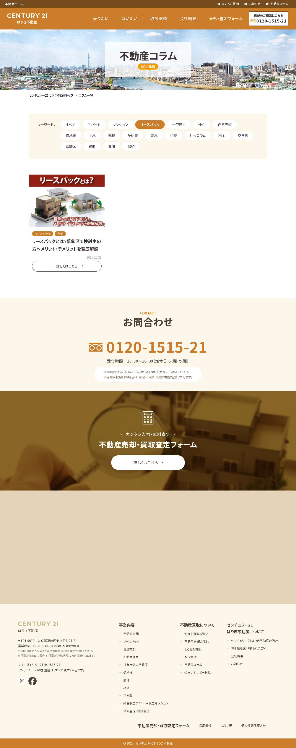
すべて (70, 124)
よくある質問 (230, 4)
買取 (92, 146)
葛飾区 (71, 146)
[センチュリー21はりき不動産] (27, 18)
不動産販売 (131, 657)
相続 (173, 135)
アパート (94, 124)
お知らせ (254, 4)
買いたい (129, 18)
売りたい (101, 18)
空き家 (243, 135)
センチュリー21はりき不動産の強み (254, 640)
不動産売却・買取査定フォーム (163, 725)
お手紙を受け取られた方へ (249, 648)
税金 (221, 135)
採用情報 (205, 725)
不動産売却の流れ (196, 641)
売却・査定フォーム (226, 18)
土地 (92, 135)
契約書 (133, 135)
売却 (111, 135)
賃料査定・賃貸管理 (136, 711)
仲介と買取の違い (196, 633)
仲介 (201, 124)
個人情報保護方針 (253, 725)
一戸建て (179, 124)
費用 (111, 146)
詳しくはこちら (145, 462)
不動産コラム (279, 4)
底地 (154, 135)
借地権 (71, 135)
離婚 (131, 146)
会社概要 (188, 18)
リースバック (149, 124)
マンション (120, 124)
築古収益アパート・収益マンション (145, 703)
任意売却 (225, 124)
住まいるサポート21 (197, 672)
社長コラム (198, 135)
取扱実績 (158, 18)
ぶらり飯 (226, 725)
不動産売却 (131, 633)
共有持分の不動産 (135, 664)
